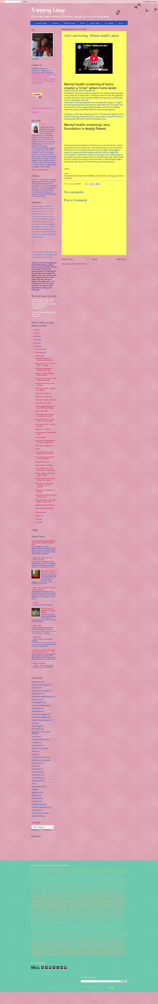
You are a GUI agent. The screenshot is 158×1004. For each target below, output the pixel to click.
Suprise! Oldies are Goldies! (44, 465)
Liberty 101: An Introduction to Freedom (44, 491)
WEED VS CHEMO (39, 663)
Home (94, 259)
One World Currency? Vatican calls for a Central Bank (45, 420)
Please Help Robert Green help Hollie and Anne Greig (45, 501)
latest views (69, 23)
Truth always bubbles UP (43, 446)
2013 (35, 340)
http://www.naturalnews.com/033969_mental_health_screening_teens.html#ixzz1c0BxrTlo (94, 177)
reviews (55, 23)
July (37, 519)
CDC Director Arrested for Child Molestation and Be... (45, 379)
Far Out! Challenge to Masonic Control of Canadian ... (45, 458)
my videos (109, 23)
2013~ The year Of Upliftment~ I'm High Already (48, 611)
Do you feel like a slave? (43, 403)
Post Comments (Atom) (79, 264)
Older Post (121, 259)
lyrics (121, 23)
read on (66, 169)
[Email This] (90, 184)
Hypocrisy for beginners (43, 393)
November (39, 353)
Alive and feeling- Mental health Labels (45, 433)
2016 (36, 330)
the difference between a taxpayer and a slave (43, 369)
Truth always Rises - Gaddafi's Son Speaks (45, 389)
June (37, 522)
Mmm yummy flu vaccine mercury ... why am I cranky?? (44, 485)
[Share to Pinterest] (99, 184)
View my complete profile (40, 170)
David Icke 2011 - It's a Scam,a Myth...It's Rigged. (45, 364)
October (38, 356)
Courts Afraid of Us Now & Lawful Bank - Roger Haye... (45, 469)
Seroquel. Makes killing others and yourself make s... (45, 479)
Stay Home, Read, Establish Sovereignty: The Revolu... (44, 453)
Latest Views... (37, 626)
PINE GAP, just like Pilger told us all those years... (46, 496)
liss (43, 124)
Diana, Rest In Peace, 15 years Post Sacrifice (49, 572)
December (39, 349)
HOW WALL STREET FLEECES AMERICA (45, 425)
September (39, 512)
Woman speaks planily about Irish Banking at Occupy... (45, 407)
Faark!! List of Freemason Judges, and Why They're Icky (44, 651)
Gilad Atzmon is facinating (44, 508)
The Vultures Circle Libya (43, 397)
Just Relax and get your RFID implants (45, 384)
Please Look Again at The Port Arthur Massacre (43, 559)
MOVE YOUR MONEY (42, 411)
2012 (36, 343)
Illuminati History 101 (42, 462)
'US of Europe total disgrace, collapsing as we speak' (44, 415)
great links (95, 23)
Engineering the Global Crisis (44, 505)
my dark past (40, 23)
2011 (35, 346)
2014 (35, 336)
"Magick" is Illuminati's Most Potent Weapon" (44, 374)
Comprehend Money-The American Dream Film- (44, 359)
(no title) (35, 603)
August (38, 516)
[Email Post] (86, 184)
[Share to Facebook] (97, 184)
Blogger (111, 987)
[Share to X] (94, 184)
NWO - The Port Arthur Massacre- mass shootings (44, 589)
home (82, 23)
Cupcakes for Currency (42, 429)
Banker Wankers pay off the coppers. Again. (45, 474)
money (37, 449)
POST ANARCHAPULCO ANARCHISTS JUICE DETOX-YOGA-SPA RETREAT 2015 (44, 543)
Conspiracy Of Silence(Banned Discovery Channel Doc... (45, 442)
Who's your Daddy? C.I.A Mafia (45, 400)
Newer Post (67, 259)
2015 (36, 333)
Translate (47, 830)
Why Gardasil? (40, 438)
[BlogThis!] (92, 184)
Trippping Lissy (48, 10)
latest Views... (37, 637)
